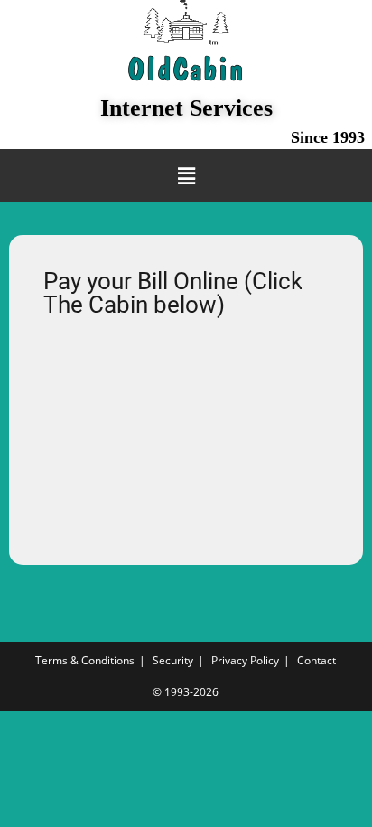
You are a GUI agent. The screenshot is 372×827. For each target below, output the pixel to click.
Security (173, 660)
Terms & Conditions (85, 660)
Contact (316, 660)
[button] (186, 175)
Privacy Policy (245, 660)
